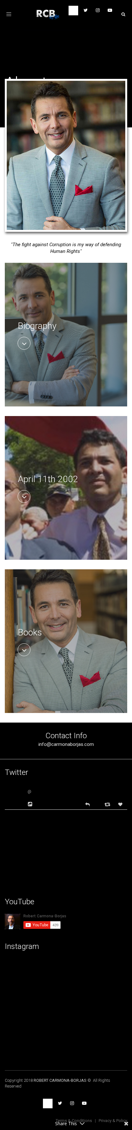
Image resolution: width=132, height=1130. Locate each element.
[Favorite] (121, 804)
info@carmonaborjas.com (66, 744)
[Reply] (87, 804)
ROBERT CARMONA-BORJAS (60, 1080)
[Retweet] (108, 804)
